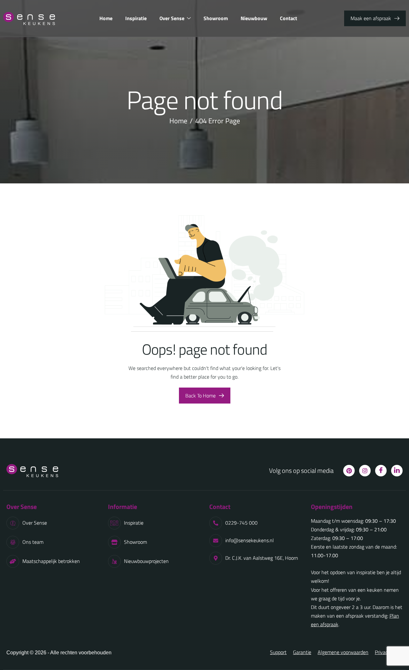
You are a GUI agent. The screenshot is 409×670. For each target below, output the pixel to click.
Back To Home (200, 395)
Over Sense (171, 18)
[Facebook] (381, 470)
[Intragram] (365, 470)
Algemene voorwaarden (343, 652)
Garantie (302, 652)
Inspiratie (136, 18)
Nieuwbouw (254, 18)
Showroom (216, 18)
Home (105, 18)
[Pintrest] (349, 470)
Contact (288, 18)
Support (278, 652)
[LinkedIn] (397, 470)
